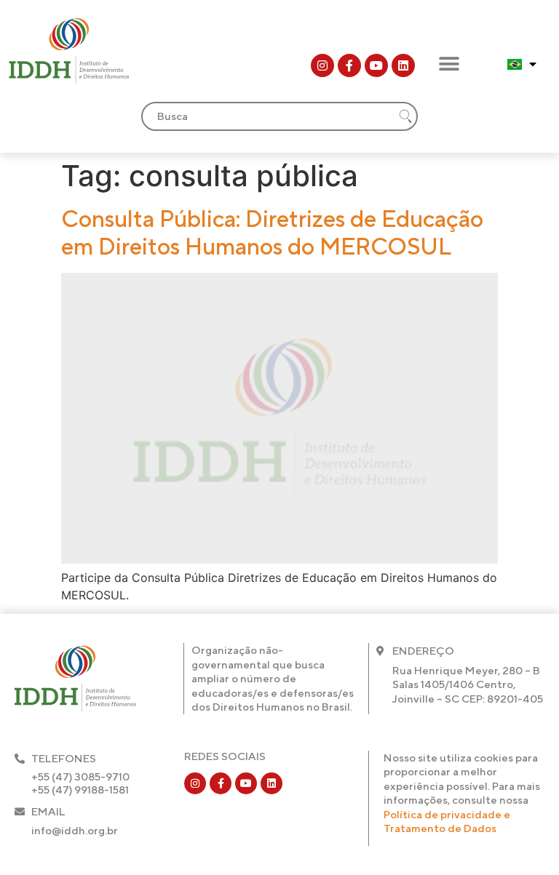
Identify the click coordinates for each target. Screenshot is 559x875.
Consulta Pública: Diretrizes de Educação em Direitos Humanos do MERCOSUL (272, 232)
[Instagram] (322, 65)
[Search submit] (405, 116)
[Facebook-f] (349, 65)
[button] (448, 63)
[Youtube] (376, 65)
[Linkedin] (403, 65)
